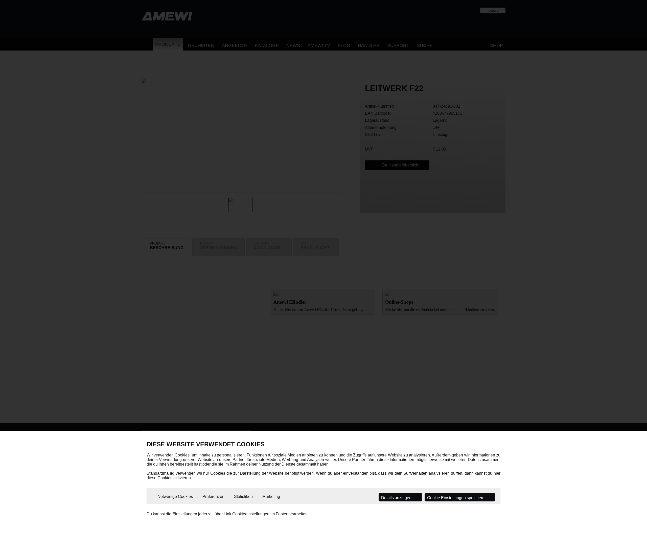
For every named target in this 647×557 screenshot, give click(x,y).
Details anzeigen (396, 498)
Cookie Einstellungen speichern (456, 498)
